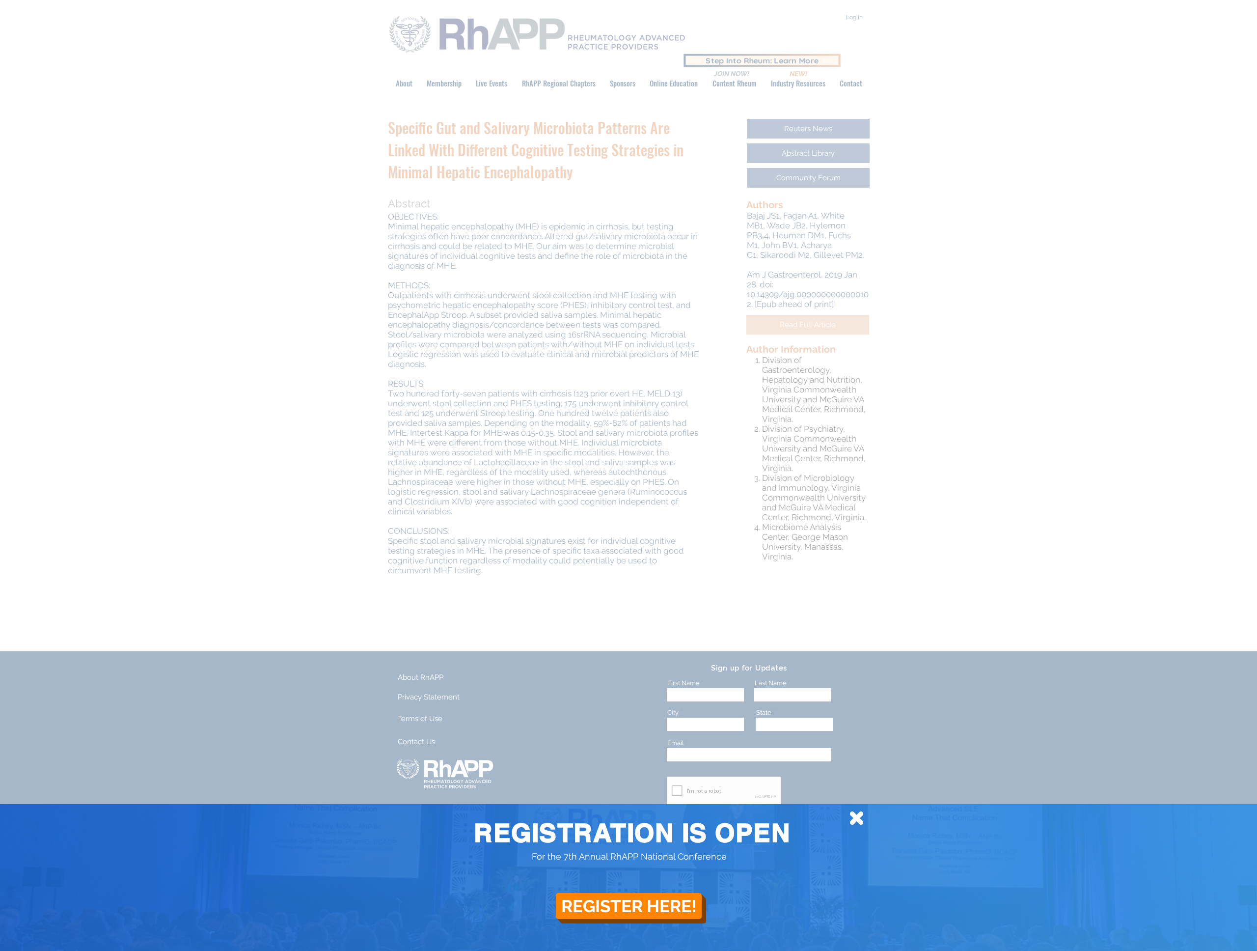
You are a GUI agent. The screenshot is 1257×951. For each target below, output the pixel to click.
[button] (856, 818)
